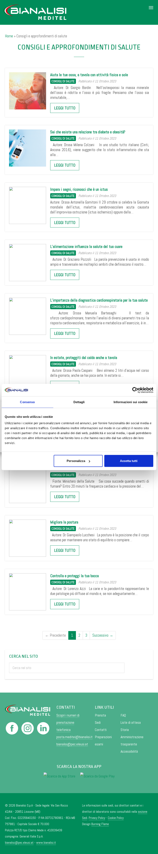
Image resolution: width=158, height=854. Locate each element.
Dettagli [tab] (79, 402)
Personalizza (76, 461)
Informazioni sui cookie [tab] (131, 402)
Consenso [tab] (27, 402)
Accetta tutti (128, 461)
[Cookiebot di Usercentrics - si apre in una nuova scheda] (135, 390)
